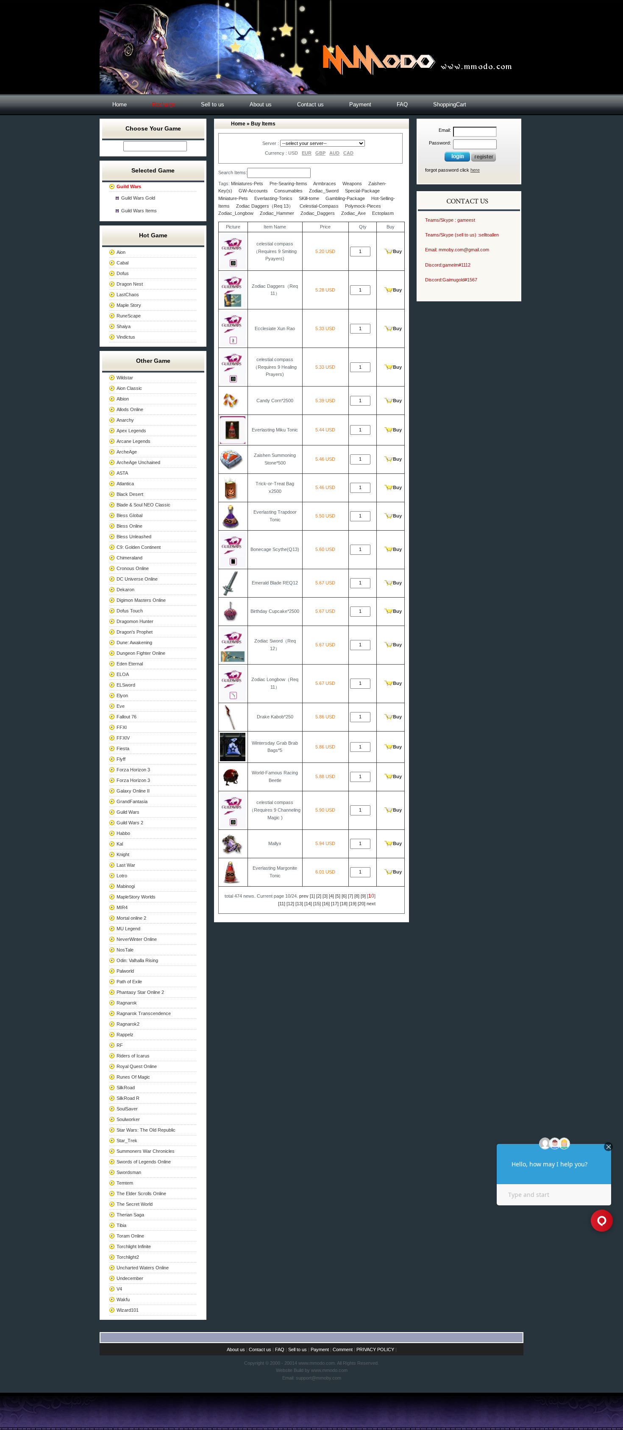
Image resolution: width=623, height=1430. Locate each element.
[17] (335, 903)
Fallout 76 (126, 716)
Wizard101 (128, 1310)
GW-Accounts (253, 190)
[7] (350, 896)
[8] (356, 896)
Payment (360, 104)
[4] (331, 896)
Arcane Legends (133, 441)
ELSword (126, 684)
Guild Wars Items (139, 210)
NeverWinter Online (137, 939)
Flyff (121, 759)
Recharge (163, 104)
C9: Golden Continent (139, 547)
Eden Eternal (130, 663)
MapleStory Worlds (136, 896)
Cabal (122, 262)
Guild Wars (128, 812)
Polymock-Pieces (363, 206)
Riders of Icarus (133, 1055)
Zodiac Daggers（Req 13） (264, 206)
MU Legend (128, 928)
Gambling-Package (345, 198)
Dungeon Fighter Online (141, 653)
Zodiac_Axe (353, 213)
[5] (337, 896)
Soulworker (128, 1119)
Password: (440, 142)
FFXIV (123, 737)
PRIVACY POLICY (375, 1349)
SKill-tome (309, 198)
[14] (308, 903)
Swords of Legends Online (144, 1161)
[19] (352, 903)
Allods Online (130, 409)
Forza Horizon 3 (133, 769)
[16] (326, 903)
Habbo (123, 833)
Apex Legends (131, 430)
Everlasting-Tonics (273, 198)
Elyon (122, 695)
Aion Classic (129, 388)
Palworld (125, 971)
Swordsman (129, 1172)
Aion (121, 252)
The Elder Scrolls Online (141, 1193)
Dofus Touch (130, 610)
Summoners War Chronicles (146, 1151)
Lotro (122, 875)
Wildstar (125, 377)
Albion (123, 398)
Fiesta (123, 748)
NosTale (125, 949)
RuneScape (129, 315)
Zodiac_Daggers (317, 213)
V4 (119, 1288)
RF (120, 1045)
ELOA (123, 674)
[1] (312, 896)
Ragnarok (127, 1002)
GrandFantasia (132, 801)
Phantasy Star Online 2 (140, 992)
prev (304, 896)
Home (119, 104)
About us (261, 104)
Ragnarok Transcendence (144, 1013)
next (371, 903)
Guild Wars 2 (130, 822)
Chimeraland (129, 557)
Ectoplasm (383, 213)
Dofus (123, 273)
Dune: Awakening (134, 642)
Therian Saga (130, 1214)
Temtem (125, 1182)
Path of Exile (129, 981)
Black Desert (130, 494)
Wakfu (123, 1299)
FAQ (402, 104)
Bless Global (129, 515)
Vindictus (126, 336)
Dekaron (125, 589)
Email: (445, 130)
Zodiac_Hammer (277, 213)
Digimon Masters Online (141, 600)
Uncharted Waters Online (143, 1267)
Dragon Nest (130, 284)
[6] (344, 896)
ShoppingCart (449, 104)
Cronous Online (133, 568)
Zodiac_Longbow (235, 213)
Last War (126, 865)
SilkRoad (126, 1087)
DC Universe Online (137, 578)
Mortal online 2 (131, 918)
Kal (120, 843)
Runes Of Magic (133, 1076)
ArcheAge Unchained (138, 462)
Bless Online (129, 526)
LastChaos (128, 294)
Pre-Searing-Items (288, 183)
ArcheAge (127, 451)
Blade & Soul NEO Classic (143, 504)
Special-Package (362, 190)
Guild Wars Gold (138, 197)
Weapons (352, 183)
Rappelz (125, 1034)
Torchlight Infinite (134, 1246)
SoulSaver (127, 1108)
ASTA (122, 473)
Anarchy (125, 420)
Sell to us (212, 104)
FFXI (122, 727)
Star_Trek (127, 1140)
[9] (363, 896)
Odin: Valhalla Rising (137, 960)
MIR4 (122, 907)
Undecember (130, 1278)
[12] (290, 903)
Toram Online (130, 1235)
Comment (343, 1349)
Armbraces (324, 183)
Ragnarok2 (128, 1024)
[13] (299, 903)
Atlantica (125, 483)
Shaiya (124, 326)
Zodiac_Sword (324, 190)
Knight (123, 854)
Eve (121, 706)
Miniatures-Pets (247, 183)
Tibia (121, 1225)
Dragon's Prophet (135, 631)
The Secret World (135, 1204)
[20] (361, 903)
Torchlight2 (128, 1257)
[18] (344, 903)
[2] (318, 896)
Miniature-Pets (233, 198)
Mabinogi (126, 886)
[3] (325, 896)
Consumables (288, 190)
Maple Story (129, 305)
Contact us (310, 104)
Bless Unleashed (134, 536)
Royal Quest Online (137, 1066)
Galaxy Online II (133, 790)
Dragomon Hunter (135, 621)
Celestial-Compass (319, 206)
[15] (317, 903)
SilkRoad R (128, 1098)
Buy (397, 251)
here (475, 169)
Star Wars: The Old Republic (146, 1129)
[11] (281, 903)
